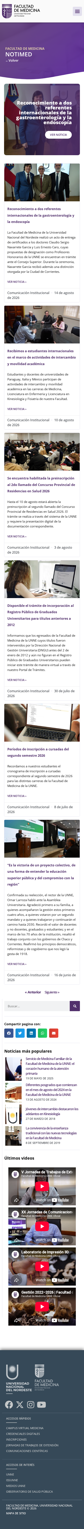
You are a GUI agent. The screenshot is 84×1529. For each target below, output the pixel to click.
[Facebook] (9, 1405)
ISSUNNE (12, 1480)
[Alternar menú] (77, 11)
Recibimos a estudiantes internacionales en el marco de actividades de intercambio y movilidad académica (41, 357)
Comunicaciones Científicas (27, 1451)
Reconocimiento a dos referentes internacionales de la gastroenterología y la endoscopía (40, 215)
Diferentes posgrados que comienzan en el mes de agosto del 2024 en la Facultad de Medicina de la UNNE (51, 1090)
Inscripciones (16, 1439)
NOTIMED (18, 54)
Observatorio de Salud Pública (29, 1491)
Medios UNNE (15, 1486)
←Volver (12, 60)
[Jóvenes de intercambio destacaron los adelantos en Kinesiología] (13, 1113)
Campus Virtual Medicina (24, 1428)
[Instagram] (30, 1405)
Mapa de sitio (16, 1513)
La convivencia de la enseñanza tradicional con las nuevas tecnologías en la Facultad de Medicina (51, 1133)
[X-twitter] (20, 1405)
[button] (8, 1033)
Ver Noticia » (17, 281)
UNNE (10, 1474)
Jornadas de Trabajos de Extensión (32, 1445)
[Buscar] (75, 1006)
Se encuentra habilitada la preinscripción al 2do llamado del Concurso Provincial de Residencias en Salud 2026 (41, 484)
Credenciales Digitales (23, 1434)
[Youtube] (41, 1405)
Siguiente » (52, 992)
